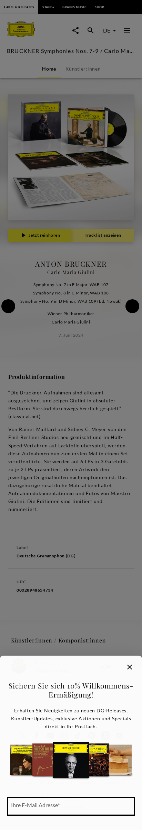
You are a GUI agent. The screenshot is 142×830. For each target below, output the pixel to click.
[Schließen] (129, 667)
